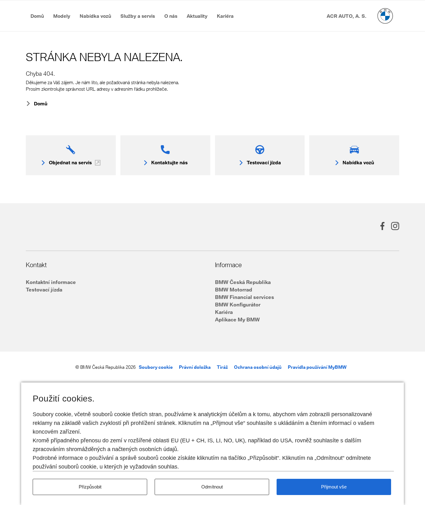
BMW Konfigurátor (237, 304)
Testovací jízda (44, 289)
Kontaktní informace (51, 282)
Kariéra (224, 312)
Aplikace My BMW (237, 319)
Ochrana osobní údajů (258, 367)
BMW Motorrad (233, 289)
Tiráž (222, 367)
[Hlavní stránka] (385, 16)
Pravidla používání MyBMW (317, 367)
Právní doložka (195, 367)
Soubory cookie (156, 367)
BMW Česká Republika (243, 282)
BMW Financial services (244, 297)
